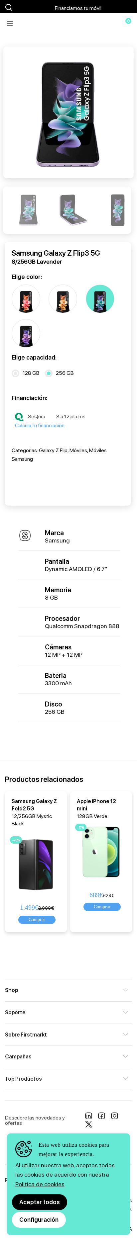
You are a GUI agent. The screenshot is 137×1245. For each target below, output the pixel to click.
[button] (37, 920)
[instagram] (114, 1117)
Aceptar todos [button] (39, 1202)
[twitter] (88, 1125)
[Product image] (37, 863)
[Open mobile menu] (10, 23)
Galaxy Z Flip (53, 450)
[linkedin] (88, 1117)
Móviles (78, 450)
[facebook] (101, 1117)
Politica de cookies (40, 1184)
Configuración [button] (39, 1219)
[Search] (8, 7)
